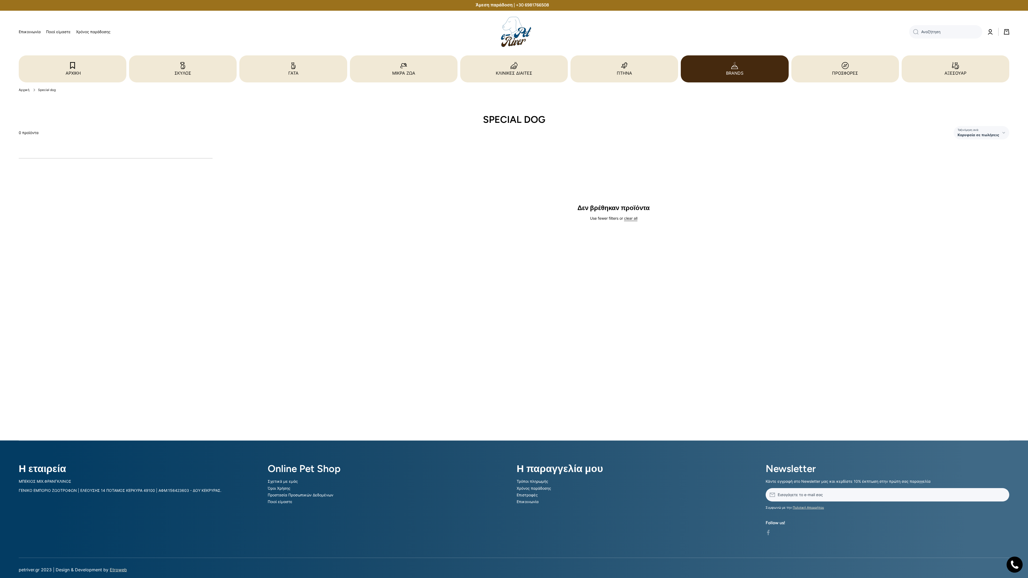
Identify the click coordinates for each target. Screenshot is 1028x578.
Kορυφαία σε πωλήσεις (978, 135)
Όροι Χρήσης (279, 488)
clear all (630, 218)
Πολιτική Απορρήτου (808, 507)
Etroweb (118, 569)
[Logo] (514, 32)
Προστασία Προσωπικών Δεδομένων (300, 495)
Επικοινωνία (528, 501)
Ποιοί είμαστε (280, 501)
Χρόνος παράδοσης (534, 488)
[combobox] (945, 32)
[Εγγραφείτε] (1002, 494)
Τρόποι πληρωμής (532, 481)
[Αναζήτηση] (914, 32)
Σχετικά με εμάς (283, 481)
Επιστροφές (527, 495)
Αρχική (24, 90)
